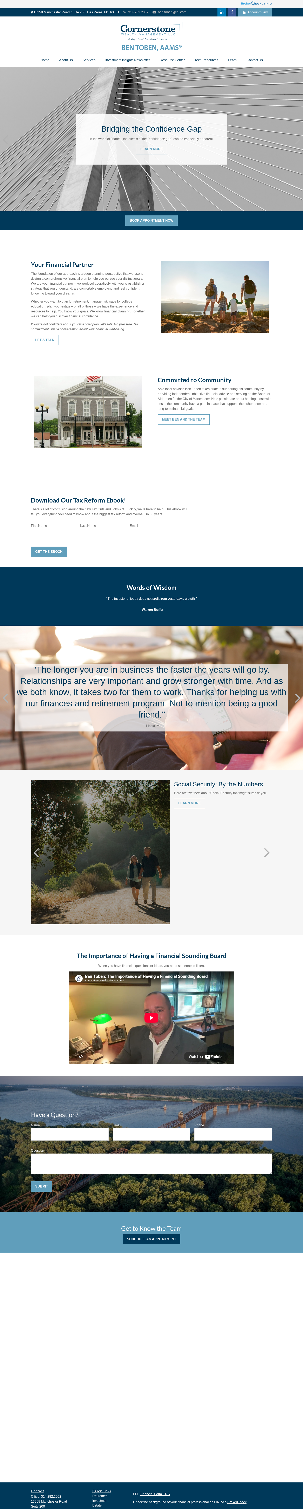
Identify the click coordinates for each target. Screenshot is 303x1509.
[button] (44, 60)
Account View (258, 12)
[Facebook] (232, 12)
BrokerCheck (237, 1502)
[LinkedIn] (221, 12)
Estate (97, 1505)
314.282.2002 (138, 12)
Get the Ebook (49, 551)
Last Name (88, 525)
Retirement (100, 1496)
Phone (199, 1125)
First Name (39, 525)
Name (35, 1125)
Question (37, 1150)
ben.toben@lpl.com (172, 12)
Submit (41, 1186)
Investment (100, 1500)
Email (134, 525)
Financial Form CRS (155, 1494)
